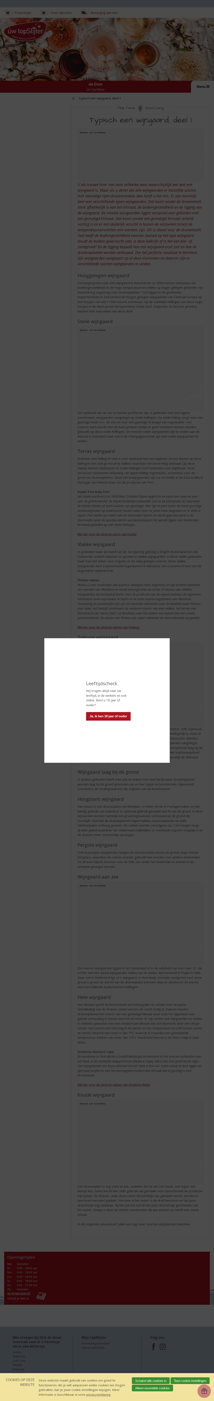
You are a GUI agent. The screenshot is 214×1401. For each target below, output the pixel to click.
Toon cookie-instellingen (190, 1381)
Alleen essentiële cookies (152, 1388)
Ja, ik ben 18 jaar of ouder (108, 716)
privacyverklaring (98, 1394)
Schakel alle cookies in (150, 1381)
